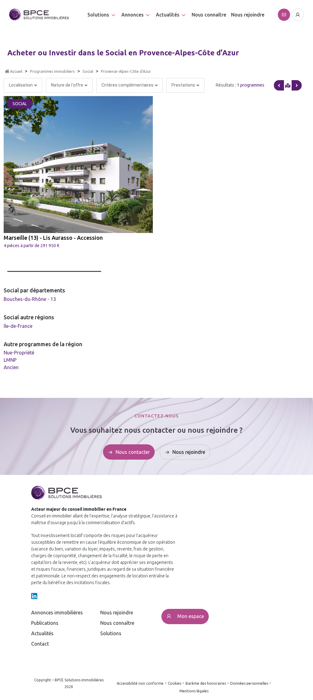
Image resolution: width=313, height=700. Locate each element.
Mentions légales (193, 691)
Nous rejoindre (247, 14)
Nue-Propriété (19, 352)
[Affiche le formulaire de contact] (284, 15)
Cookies (174, 683)
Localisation (21, 85)
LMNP (10, 360)
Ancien (11, 367)
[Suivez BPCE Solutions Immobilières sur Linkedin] (34, 595)
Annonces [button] (132, 14)
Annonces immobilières (57, 612)
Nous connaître (209, 14)
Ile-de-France (18, 326)
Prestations (183, 85)
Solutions (98, 14)
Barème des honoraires (206, 683)
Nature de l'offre (67, 85)
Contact (40, 643)
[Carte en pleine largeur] (297, 85)
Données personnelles (249, 683)
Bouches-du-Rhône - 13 (30, 299)
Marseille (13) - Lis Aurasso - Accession (53, 238)
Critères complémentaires (127, 85)
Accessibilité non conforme (140, 683)
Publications (44, 623)
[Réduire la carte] (279, 85)
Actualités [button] (167, 14)
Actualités (42, 633)
